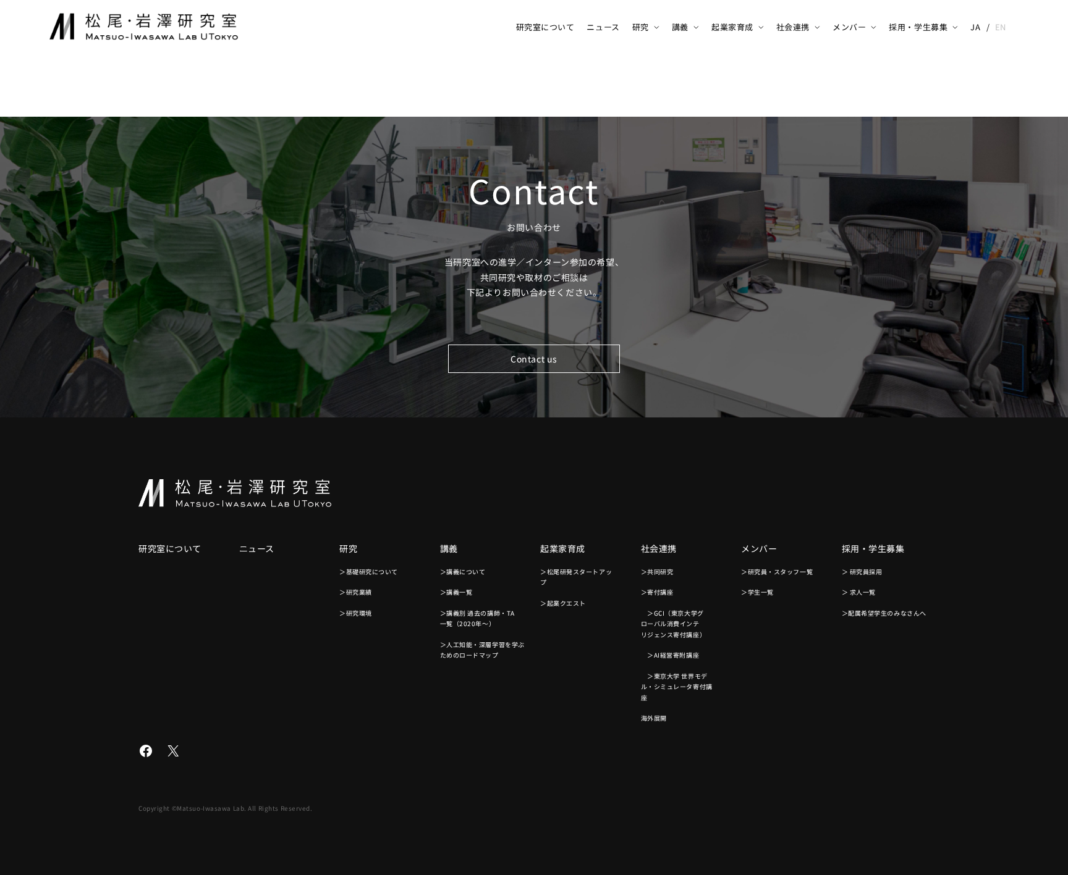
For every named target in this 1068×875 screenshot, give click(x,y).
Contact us (534, 359)
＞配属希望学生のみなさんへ (884, 613)
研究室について (545, 27)
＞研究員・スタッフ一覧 (777, 571)
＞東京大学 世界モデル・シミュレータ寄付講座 (677, 686)
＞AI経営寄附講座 (670, 654)
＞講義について (463, 571)
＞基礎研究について (368, 571)
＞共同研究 (657, 571)
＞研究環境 (355, 613)
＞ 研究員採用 (862, 571)
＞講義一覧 (456, 592)
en (1000, 27)
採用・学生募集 (918, 27)
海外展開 (654, 717)
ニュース (603, 27)
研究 (640, 27)
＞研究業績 (355, 592)
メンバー (849, 27)
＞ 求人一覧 (859, 592)
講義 (680, 27)
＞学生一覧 (757, 592)
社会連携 (793, 27)
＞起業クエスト (563, 603)
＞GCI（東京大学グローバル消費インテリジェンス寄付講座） (673, 623)
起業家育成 (732, 27)
